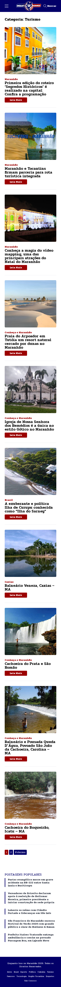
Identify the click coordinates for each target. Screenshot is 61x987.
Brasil (16, 971)
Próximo (20, 852)
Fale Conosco (30, 980)
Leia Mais (16, 100)
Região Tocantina (36, 976)
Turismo (50, 971)
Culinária (41, 971)
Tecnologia (22, 976)
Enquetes (50, 976)
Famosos (11, 976)
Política (32, 971)
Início (9, 971)
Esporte (23, 971)
